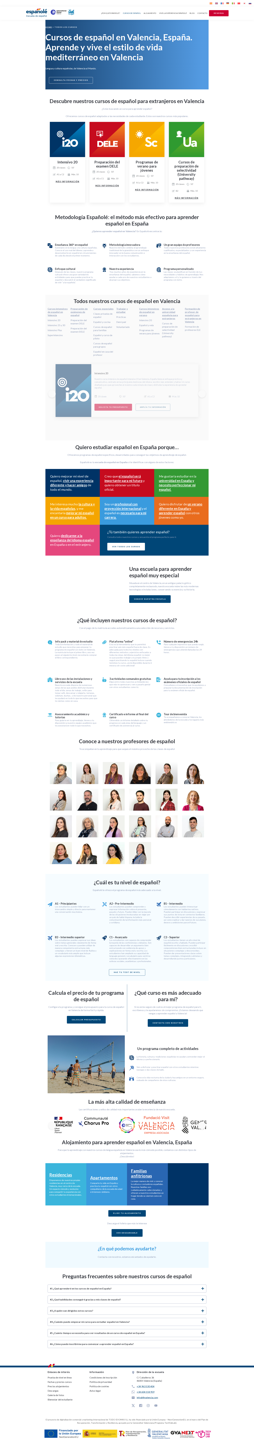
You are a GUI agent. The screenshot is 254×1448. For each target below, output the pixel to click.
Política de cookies (99, 1386)
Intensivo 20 (54, 320)
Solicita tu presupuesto (113, 407)
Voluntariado (123, 327)
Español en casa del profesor (103, 353)
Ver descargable (127, 1233)
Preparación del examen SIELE (79, 330)
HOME (48, 27)
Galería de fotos (56, 1395)
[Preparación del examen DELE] (107, 139)
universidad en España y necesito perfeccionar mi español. (177, 485)
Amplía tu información (153, 407)
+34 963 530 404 (145, 1386)
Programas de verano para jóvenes (149, 332)
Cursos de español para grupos (102, 345)
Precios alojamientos (58, 1386)
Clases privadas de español (102, 315)
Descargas (53, 1390)
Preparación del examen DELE (79, 322)
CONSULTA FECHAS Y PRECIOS (71, 80)
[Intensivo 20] (67, 139)
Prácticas (121, 317)
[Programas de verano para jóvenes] (146, 139)
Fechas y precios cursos (60, 1381)
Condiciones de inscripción (103, 1377)
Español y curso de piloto (102, 337)
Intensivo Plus (55, 330)
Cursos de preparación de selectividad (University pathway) (170, 330)
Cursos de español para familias (102, 329)
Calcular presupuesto (86, 1020)
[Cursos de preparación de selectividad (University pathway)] (186, 139)
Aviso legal (95, 1390)
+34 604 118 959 (145, 1391)
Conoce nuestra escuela (150, 599)
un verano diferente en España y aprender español (180, 508)
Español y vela (146, 325)
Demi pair (121, 322)
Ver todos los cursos (126, 547)
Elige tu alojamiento (127, 1213)
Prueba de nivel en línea (60, 1377)
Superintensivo (55, 335)
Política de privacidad (101, 1381)
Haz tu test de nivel (127, 972)
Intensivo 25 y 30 (56, 325)
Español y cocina (101, 322)
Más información (67, 181)
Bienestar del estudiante (60, 1399)
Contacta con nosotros (168, 1023)
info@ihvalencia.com (147, 1397)
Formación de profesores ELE (192, 328)
